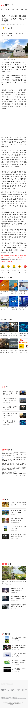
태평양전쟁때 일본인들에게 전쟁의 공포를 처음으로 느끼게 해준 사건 (18, 601)
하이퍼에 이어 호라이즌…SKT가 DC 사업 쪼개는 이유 (23, 334)
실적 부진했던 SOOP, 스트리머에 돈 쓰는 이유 (13, 308)
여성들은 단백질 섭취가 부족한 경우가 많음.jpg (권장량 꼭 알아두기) (19, 642)
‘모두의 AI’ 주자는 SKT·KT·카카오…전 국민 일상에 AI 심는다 (23, 351)
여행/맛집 (6, 9)
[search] (25, 4)
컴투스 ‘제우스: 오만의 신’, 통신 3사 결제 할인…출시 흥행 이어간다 (4, 351)
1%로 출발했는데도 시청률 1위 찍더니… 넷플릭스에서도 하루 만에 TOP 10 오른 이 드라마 (18, 593)
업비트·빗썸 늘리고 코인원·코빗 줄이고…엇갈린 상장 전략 (13, 292)
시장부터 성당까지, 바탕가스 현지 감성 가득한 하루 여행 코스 (18, 499)
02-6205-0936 (5, 693)
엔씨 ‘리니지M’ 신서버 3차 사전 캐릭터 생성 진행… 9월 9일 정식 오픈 (4, 334)
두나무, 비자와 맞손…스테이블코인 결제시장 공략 (13, 334)
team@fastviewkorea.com (22, 693)
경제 (22, 9)
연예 (17, 9)
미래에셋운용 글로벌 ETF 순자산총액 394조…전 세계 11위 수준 (10, 393)
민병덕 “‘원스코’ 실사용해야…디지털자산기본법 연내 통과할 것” (23, 292)
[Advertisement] (14, 123)
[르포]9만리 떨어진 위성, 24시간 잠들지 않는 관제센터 (4, 308)
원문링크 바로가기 (6, 261)
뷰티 (13, 9)
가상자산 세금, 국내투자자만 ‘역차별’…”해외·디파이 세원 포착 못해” (13, 351)
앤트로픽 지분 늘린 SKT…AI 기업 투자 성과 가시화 (4, 292)
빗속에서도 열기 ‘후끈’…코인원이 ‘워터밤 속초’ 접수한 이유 (23, 308)
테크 (4, 402)
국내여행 (13, 509)
